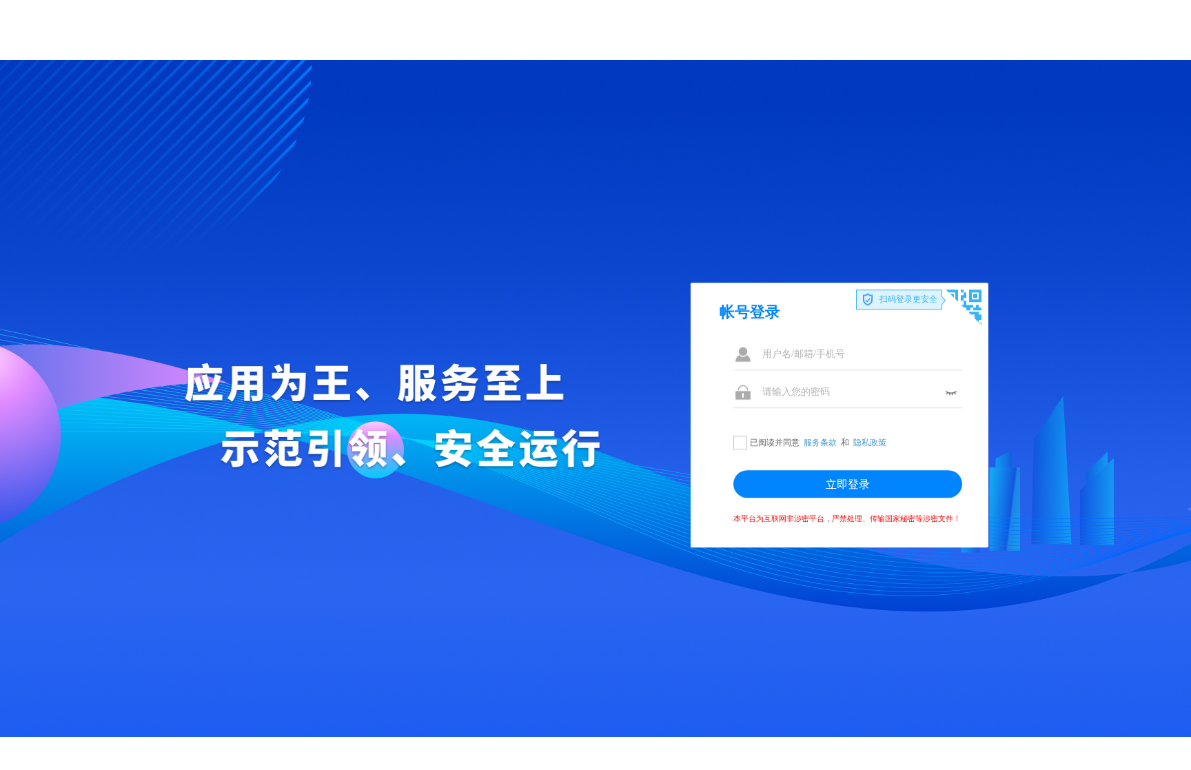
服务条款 (820, 442)
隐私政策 (869, 442)
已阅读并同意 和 (818, 442)
